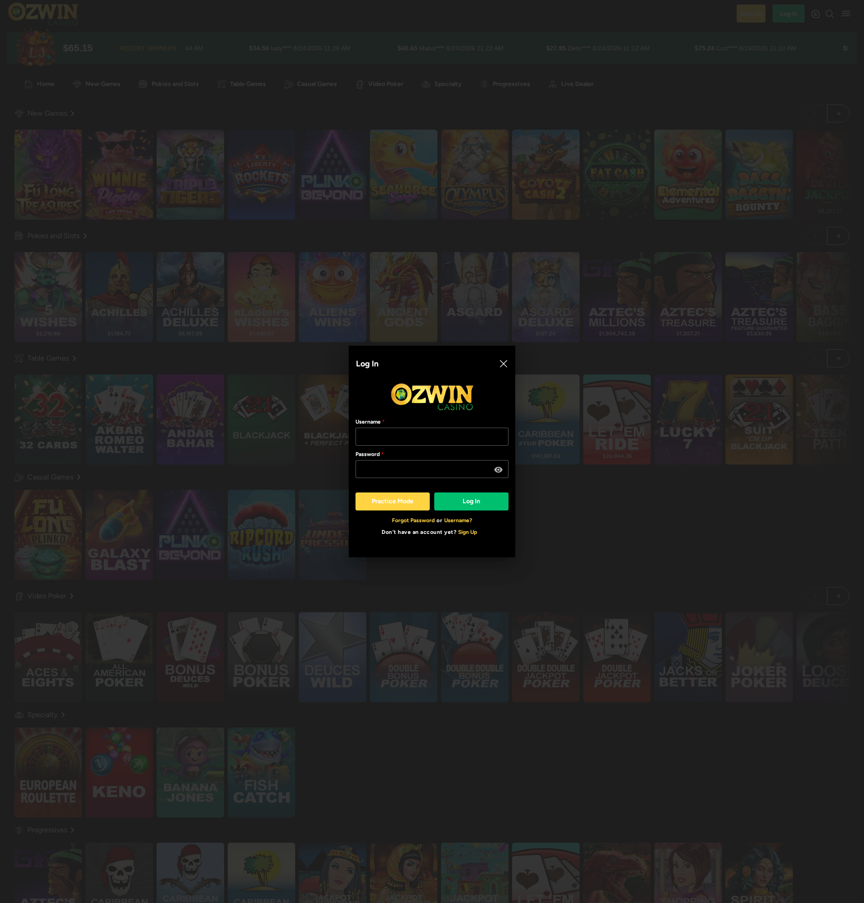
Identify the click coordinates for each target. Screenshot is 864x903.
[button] (498, 469)
